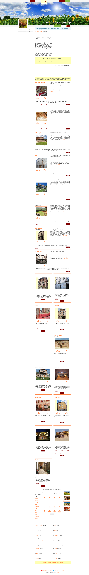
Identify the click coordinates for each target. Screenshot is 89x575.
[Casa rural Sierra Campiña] (43, 405)
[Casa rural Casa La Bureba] (62, 405)
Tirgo (55, 525)
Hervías (37, 545)
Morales (56, 558)
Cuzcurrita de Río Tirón (39, 525)
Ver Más (68, 104)
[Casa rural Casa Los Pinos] (41, 187)
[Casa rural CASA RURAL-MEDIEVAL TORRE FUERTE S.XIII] (41, 91)
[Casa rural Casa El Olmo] (43, 374)
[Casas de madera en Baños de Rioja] (54, 506)
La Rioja (41, 31)
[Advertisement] (25, 67)
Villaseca (37, 553)
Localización (37, 516)
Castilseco (37, 558)
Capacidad (36, 498)
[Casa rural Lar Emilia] (43, 435)
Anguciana (56, 538)
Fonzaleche (37, 548)
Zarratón (37, 530)
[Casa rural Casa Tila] (43, 468)
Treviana (56, 553)
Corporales (56, 550)
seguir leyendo (63, 139)
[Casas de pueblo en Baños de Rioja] (44, 506)
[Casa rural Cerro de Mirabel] (41, 236)
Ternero (37, 555)
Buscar (68, 26)
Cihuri (37, 535)
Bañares (55, 530)
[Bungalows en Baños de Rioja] (49, 510)
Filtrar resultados (57, 26)
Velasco (37, 538)
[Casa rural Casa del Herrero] (62, 435)
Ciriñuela (56, 555)
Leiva (36, 543)
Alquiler (36, 508)
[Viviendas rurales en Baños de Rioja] (54, 510)
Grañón (56, 548)
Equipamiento (37, 506)
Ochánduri (55, 527)
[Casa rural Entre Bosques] (41, 140)
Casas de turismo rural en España (47, 570)
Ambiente (36, 502)
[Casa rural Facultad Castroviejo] (41, 211)
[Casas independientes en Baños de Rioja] (59, 506)
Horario (36, 512)
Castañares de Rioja (38, 522)
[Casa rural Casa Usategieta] (62, 374)
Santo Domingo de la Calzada (40, 540)
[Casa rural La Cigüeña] (62, 313)
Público (36, 504)
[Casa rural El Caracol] (62, 283)
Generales (36, 518)
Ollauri (37, 550)
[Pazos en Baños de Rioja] (44, 510)
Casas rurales (37, 31)
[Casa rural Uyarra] (43, 313)
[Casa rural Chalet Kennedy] (41, 116)
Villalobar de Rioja (57, 522)
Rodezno (56, 540)
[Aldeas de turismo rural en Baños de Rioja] (59, 510)
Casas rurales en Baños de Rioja (55, 573)
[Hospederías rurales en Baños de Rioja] (49, 506)
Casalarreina (37, 527)
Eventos (36, 514)
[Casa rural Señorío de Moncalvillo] (62, 343)
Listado (22, 31)
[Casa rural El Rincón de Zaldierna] (41, 163)
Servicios (36, 500)
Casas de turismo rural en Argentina (59, 570)
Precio (36, 510)
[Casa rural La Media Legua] (41, 259)
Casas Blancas (57, 545)
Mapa (29, 31)
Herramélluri (56, 535)
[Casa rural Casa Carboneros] (43, 283)
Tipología (36, 496)
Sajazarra (56, 543)
